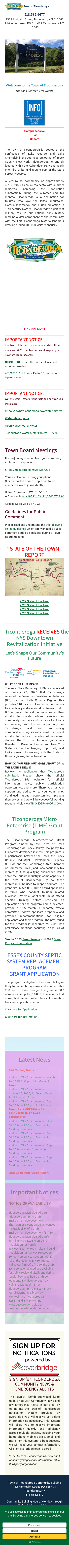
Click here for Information (21, 1016)
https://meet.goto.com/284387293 (27, 469)
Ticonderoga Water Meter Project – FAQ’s (31, 433)
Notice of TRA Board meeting (27, 1077)
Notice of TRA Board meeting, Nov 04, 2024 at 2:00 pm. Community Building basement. (30, 1125)
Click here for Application (21, 1009)
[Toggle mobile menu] (62, 7)
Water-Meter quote (17, 418)
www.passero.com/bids (24, 1304)
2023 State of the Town (34, 605)
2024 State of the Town (34, 609)
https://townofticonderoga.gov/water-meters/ (34, 411)
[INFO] (34, 100)
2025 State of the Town (34, 613)
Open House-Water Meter (21, 425)
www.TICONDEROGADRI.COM (42, 803)
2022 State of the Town (34, 601)
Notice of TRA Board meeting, (27, 1089)
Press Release (31, 939)
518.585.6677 (34, 14)
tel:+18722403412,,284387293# (43, 496)
